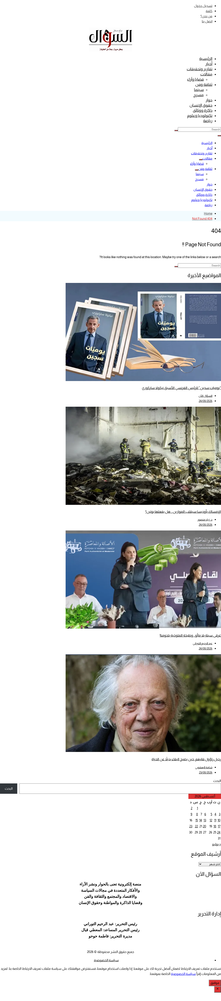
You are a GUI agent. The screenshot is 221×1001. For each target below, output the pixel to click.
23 (190, 826)
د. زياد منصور (204, 519)
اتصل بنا (207, 21)
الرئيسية (205, 58)
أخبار (208, 64)
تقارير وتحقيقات (199, 69)
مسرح (198, 95)
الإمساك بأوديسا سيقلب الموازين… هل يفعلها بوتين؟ (183, 511)
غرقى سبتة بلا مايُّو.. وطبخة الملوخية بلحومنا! (190, 635)
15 (196, 820)
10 (219, 820)
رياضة (207, 121)
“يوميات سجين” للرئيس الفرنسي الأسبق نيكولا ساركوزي (181, 388)
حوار (209, 100)
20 (204, 826)
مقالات (206, 74)
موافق (214, 983)
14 (200, 820)
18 (214, 826)
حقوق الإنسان (200, 105)
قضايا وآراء (195, 79)
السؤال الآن (205, 395)
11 (215, 820)
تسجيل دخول (203, 6)
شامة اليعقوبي (203, 767)
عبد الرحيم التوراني (202, 643)
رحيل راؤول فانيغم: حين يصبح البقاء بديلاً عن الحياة (186, 759)
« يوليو (216, 844)
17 (219, 826)
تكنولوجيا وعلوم (199, 115)
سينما (199, 90)
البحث (217, 781)
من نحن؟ (206, 16)
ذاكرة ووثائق (202, 110)
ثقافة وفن (203, 84)
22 (196, 826)
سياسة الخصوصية (106, 960)
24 (218, 832)
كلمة (209, 11)
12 (211, 820)
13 (205, 820)
